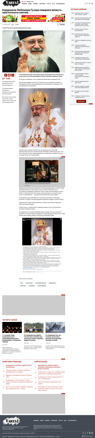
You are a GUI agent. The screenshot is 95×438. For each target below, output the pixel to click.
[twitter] (85, 433)
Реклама (33, 18)
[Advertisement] (33, 305)
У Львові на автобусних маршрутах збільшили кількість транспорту (82, 46)
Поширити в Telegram (9, 75)
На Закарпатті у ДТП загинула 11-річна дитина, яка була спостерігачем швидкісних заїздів (19, 381)
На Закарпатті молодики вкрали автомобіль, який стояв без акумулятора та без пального (82, 24)
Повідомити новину (87, 3)
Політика (42, 3)
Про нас (4, 436)
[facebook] (83, 433)
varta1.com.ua (56, 426)
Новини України (29, 283)
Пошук (89, 3)
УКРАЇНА (17, 24)
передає (22, 79)
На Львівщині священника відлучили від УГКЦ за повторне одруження (8, 83)
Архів (58, 436)
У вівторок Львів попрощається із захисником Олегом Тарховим (83, 18)
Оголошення (60, 3)
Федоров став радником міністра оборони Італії (19, 376)
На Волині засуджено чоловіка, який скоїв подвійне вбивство (82, 87)
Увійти (85, 3)
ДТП (53, 3)
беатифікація (32, 285)
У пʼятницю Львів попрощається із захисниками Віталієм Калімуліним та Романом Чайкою (11, 338)
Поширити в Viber (12, 75)
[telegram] (92, 433)
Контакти (17, 436)
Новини (24, 3)
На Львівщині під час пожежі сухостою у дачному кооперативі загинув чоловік (53, 337)
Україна (35, 3)
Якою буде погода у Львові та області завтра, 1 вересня (82, 13)
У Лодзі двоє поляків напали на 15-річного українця (82, 96)
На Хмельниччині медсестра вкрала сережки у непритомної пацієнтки (82, 35)
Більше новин (81, 101)
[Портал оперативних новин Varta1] (11, 3)
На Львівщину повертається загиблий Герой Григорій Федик (82, 58)
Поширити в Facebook (5, 75)
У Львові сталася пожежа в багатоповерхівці (81, 29)
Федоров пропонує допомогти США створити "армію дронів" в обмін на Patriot (82, 69)
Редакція (10, 436)
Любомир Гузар (52, 283)
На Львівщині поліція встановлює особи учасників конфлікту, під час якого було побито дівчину (50, 388)
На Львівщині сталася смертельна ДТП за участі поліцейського (50, 377)
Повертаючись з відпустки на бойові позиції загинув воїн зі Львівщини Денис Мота (51, 372)
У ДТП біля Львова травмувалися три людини (49, 382)
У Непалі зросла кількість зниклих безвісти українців (83, 63)
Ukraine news (23, 285)
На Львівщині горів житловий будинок (82, 91)
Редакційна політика (32, 436)
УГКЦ (21, 283)
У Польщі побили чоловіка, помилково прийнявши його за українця (18, 371)
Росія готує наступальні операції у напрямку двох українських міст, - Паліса (19, 387)
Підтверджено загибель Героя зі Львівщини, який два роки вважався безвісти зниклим (49, 367)
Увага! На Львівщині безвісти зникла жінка (82, 82)
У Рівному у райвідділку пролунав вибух (83, 41)
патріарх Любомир (42, 285)
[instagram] (87, 433)
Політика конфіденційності (47, 436)
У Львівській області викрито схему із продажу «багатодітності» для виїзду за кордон (82, 75)
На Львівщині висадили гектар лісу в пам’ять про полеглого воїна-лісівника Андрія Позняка (33, 337)
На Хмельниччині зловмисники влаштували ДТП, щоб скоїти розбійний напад (82, 53)
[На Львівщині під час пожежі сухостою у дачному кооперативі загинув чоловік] (55, 327)
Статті (49, 3)
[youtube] (89, 433)
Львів (30, 3)
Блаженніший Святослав (41, 283)
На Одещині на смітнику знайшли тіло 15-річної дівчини (19, 366)
